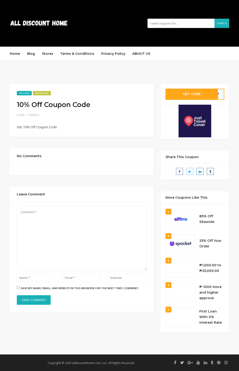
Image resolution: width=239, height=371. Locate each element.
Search (222, 23)
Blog (31, 54)
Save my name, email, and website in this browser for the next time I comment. (80, 288)
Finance (33, 115)
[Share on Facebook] (179, 171)
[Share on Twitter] (189, 171)
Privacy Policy (113, 54)
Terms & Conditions (77, 54)
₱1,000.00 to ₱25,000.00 (210, 268)
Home (15, 54)
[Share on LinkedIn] (200, 171)
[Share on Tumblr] (210, 171)
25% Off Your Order (210, 243)
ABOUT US (141, 54)
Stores (47, 54)
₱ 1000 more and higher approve (210, 292)
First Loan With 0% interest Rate (210, 317)
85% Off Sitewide (206, 219)
